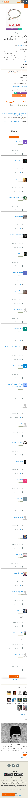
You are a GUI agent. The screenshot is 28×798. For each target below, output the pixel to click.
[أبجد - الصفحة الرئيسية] (18, 1)
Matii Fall (20, 610)
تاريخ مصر (24, 71)
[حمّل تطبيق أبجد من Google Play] (8, 774)
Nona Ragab (9, 703)
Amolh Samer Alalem (20, 710)
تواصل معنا (19, 789)
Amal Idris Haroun (14, 695)
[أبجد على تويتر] (13, 765)
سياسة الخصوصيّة (18, 795)
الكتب (24, 789)
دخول (1, 1)
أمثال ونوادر (24, 67)
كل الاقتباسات (6, 121)
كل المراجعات (14, 680)
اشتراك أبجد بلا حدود (4, 789)
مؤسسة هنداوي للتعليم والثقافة (20, 86)
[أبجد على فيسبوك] (17, 765)
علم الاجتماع (11, 71)
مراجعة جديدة (13, 137)
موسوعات (18, 71)
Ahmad (9, 695)
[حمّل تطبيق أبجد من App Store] (18, 774)
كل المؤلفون (23, 757)
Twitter (13, 32)
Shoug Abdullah (15, 121)
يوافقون (16, 417)
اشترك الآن (19, 95)
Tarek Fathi (25, 703)
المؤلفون (12, 791)
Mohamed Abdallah (25, 710)
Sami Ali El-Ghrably (20, 695)
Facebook (15, 32)
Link (17, 150)
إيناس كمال (25, 695)
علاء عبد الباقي (20, 703)
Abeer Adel (14, 703)
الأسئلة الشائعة (12, 789)
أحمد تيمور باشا (20, 45)
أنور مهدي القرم (18, 654)
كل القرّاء (23, 714)
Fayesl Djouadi (18, 632)
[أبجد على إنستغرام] (9, 765)
